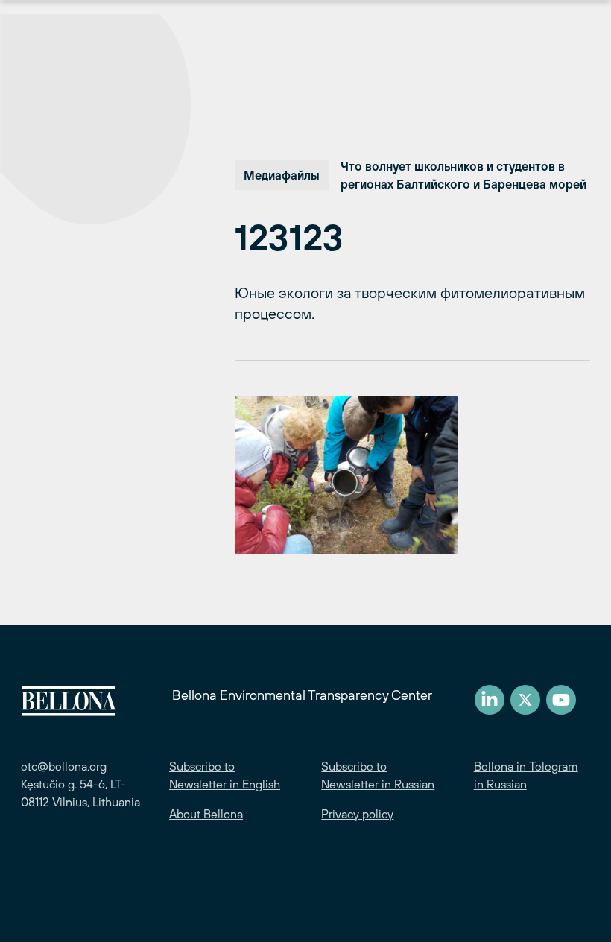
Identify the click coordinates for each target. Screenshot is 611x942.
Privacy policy (357, 814)
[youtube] (561, 700)
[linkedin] (489, 700)
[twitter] (525, 700)
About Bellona (206, 814)
